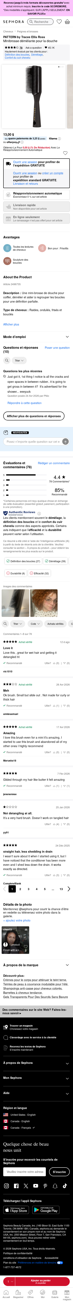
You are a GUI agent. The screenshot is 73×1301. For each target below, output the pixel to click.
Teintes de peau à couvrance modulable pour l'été (35, 984)
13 (61, 889)
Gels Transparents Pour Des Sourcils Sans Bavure (35, 997)
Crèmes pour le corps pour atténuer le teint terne (34, 980)
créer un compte (52, 173)
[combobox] (40, 21)
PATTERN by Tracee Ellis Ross (24, 37)
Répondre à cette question (25, 403)
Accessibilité (51, 1257)
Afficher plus (11, 324)
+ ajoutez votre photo (16, 920)
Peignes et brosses (27, 31)
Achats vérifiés (55, 623)
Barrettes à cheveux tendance (22, 993)
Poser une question (57, 348)
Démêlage (37, 54)
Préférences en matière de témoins (37, 1262)
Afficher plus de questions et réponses (34, 416)
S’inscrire (59, 1172)
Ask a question (34, 47)
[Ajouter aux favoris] (65, 153)
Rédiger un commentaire (54, 463)
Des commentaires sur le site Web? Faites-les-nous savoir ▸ (34, 1011)
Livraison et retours (25, 183)
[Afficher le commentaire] (15, 603)
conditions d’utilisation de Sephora (22, 1257)
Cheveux (8, 31)
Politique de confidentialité (17, 1253)
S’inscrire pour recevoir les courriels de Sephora (30, 1161)
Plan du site (9, 1262)
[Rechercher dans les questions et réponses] (7, 360)
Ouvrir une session (25, 173)
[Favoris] (59, 21)
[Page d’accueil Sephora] (13, 21)
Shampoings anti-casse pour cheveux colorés (32, 988)
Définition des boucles (17, 54)
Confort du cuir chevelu (17, 57)
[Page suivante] (69, 889)
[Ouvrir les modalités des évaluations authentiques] (39, 513)
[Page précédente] (4, 889)
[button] (59, 139)
